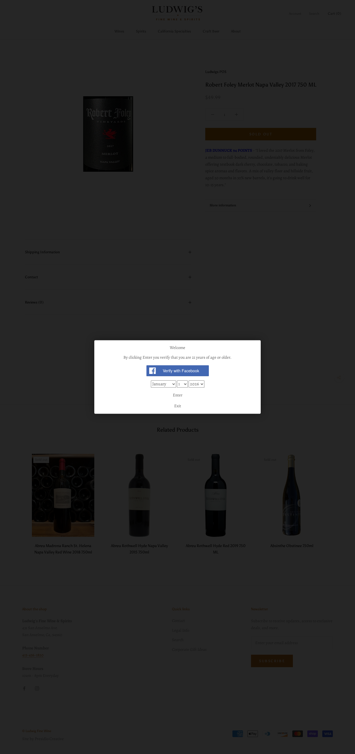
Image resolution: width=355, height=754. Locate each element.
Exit (177, 406)
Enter (177, 395)
